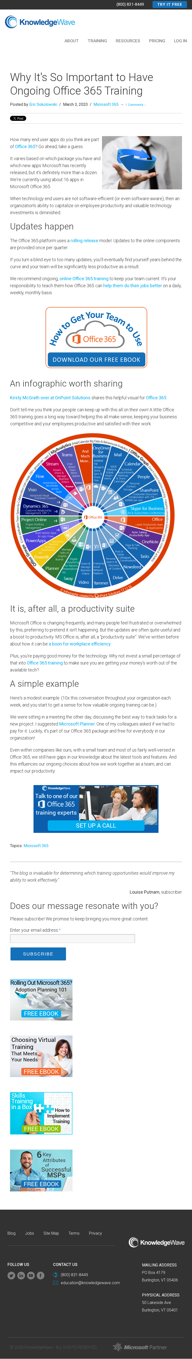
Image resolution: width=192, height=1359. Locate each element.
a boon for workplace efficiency (80, 643)
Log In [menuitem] (180, 40)
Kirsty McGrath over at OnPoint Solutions (50, 397)
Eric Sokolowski (43, 104)
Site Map (51, 1233)
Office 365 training (45, 662)
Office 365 (25, 146)
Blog (12, 1233)
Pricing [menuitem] (157, 40)
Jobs (29, 1233)
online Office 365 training (84, 278)
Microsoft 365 (106, 104)
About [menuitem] (71, 40)
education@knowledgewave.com (90, 1282)
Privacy (95, 1233)
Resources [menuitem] (128, 40)
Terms (74, 1233)
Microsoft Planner (77, 724)
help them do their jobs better (132, 285)
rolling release (84, 240)
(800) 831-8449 (130, 4)
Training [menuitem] (97, 40)
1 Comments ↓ (136, 105)
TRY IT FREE (169, 4)
